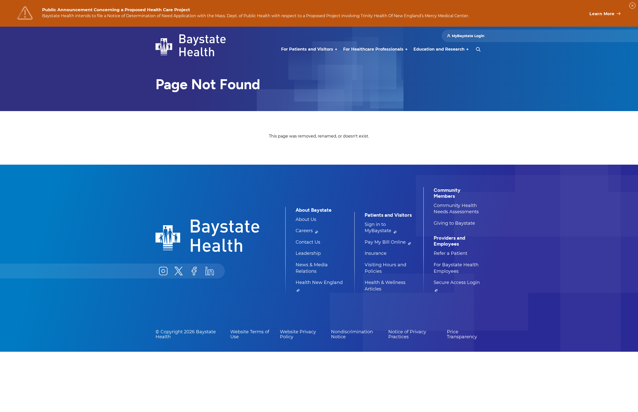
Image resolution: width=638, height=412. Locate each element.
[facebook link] (194, 271)
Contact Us (308, 242)
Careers (305, 230)
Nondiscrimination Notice (352, 334)
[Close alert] (632, 5)
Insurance (376, 253)
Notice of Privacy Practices (407, 334)
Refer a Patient (450, 253)
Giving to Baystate (454, 223)
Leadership (308, 253)
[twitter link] (178, 271)
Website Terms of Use (249, 334)
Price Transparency (462, 334)
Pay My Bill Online (386, 242)
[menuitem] (307, 49)
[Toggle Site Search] (478, 49)
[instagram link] (163, 271)
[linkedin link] (209, 271)
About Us (306, 219)
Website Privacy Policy (298, 334)
